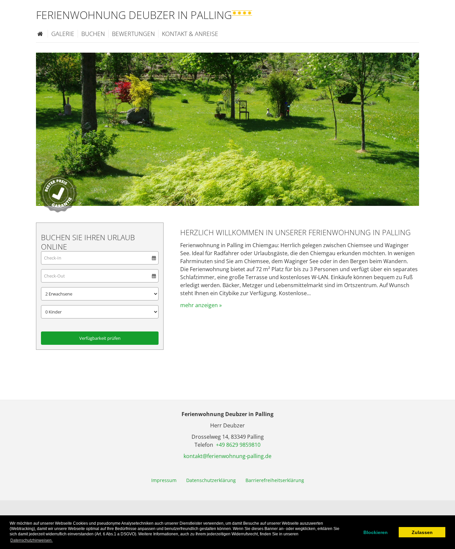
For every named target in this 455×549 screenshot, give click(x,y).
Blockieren (375, 532)
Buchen (93, 34)
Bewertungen (133, 34)
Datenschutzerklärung (211, 480)
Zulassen (422, 532)
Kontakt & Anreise (190, 34)
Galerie (62, 34)
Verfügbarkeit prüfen (100, 338)
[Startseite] (40, 34)
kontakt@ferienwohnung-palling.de (227, 456)
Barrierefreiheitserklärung (274, 480)
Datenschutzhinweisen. (31, 540)
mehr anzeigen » (201, 305)
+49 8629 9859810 (238, 444)
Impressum (164, 480)
